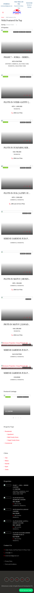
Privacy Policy (8, 561)
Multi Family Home (12, 437)
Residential (8, 431)
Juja (6, 457)
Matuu (7, 460)
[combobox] (11, 25)
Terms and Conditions (11, 564)
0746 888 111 (6, 4)
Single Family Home (13, 440)
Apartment (10, 434)
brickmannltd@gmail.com (6, 6)
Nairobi (7, 463)
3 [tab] (19, 418)
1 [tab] (14, 418)
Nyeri (6, 466)
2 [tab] (16, 418)
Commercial (8, 443)
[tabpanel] (17, 405)
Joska (6, 469)
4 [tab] (21, 418)
